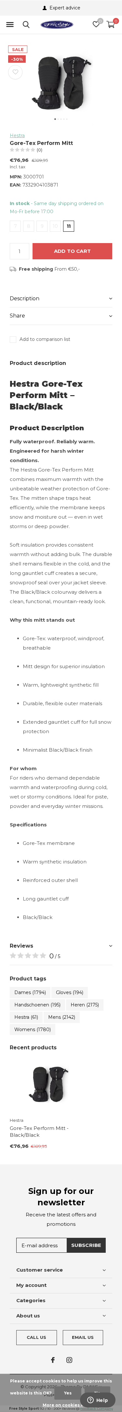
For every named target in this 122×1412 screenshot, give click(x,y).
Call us (36, 1337)
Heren (85, 1005)
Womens (32, 1029)
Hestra (17, 135)
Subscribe (86, 1245)
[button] (10, 24)
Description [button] (24, 298)
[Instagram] (69, 1360)
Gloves (69, 992)
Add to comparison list (45, 339)
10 (55, 226)
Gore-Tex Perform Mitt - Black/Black (39, 1131)
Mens (61, 1017)
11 (69, 226)
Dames (30, 992)
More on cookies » (63, 1405)
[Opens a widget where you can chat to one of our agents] (97, 1401)
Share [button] (17, 316)
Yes (68, 1393)
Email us (83, 1337)
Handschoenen (37, 1005)
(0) (39, 149)
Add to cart (72, 251)
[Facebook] (53, 1360)
